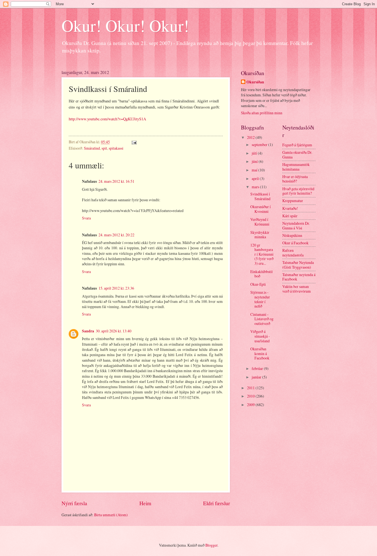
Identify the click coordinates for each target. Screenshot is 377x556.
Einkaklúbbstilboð (261, 274)
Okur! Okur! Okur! (125, 25)
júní (255, 161)
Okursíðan (255, 82)
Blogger (211, 545)
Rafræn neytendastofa (293, 253)
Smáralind (92, 148)
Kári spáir (290, 215)
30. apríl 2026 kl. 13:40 (113, 330)
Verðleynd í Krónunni (259, 222)
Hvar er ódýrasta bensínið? (295, 179)
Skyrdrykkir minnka (259, 235)
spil (104, 148)
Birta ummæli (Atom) (111, 514)
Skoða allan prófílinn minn (261, 112)
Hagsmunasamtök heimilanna (296, 167)
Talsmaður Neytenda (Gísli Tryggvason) (298, 265)
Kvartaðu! (290, 208)
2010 (251, 396)
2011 (251, 387)
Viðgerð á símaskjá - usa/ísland (260, 336)
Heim (145, 503)
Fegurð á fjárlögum (297, 144)
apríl (256, 178)
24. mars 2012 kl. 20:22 (116, 234)
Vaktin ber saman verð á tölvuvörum (296, 289)
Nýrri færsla (74, 503)
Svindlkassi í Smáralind (260, 196)
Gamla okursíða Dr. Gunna (297, 155)
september (260, 144)
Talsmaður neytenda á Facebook (298, 277)
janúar (257, 377)
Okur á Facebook (295, 242)
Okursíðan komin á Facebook (259, 353)
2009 (251, 404)
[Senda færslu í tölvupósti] (133, 141)
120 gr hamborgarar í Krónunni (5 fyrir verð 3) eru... (262, 254)
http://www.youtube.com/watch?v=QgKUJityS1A (107, 118)
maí (255, 170)
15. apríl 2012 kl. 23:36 (116, 288)
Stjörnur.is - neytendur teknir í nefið (260, 299)
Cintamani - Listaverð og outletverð (262, 319)
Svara (86, 218)
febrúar (258, 368)
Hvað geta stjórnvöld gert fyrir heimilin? (298, 191)
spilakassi (116, 148)
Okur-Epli (258, 284)
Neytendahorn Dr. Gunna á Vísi (296, 226)
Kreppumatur (292, 200)
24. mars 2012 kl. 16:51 (116, 181)
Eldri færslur (216, 503)
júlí (255, 153)
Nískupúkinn (292, 235)
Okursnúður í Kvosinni (260, 209)
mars (256, 186)
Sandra (88, 331)
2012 (251, 137)
